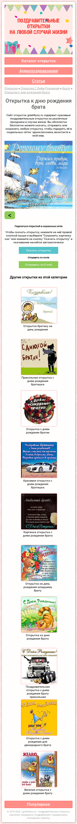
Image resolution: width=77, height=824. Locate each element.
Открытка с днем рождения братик (38, 430)
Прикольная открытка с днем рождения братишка (37, 381)
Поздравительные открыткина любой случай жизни (38, 26)
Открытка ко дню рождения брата (38, 636)
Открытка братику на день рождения (37, 327)
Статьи (38, 81)
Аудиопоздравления (38, 71)
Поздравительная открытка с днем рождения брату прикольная (38, 692)
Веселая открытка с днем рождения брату (37, 791)
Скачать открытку (38, 250)
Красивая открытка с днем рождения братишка (37, 484)
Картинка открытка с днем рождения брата (38, 533)
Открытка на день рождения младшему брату (37, 587)
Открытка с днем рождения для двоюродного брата (37, 742)
